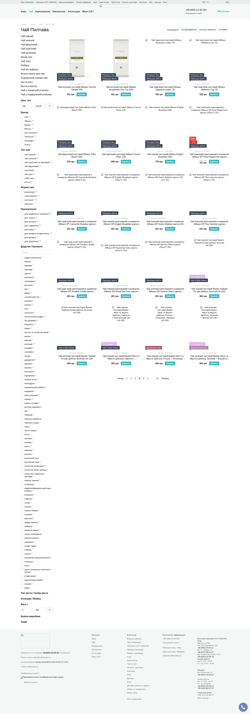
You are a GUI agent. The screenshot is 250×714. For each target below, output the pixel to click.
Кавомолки (59, 11)
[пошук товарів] (173, 11)
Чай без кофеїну (29, 69)
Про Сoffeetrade (27, 2)
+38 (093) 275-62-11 (205, 648)
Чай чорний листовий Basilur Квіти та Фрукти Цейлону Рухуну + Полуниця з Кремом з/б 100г (165, 358)
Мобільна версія (30, 682)
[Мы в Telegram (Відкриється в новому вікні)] (187, 2)
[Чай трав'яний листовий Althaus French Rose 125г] (121, 126)
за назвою (223, 29)
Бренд (24, 112)
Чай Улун (26, 61)
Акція (24, 622)
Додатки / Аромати (31, 246)
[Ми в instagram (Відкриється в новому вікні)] (183, 2)
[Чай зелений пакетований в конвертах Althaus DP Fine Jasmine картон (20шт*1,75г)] (209, 193)
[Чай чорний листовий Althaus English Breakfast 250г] (165, 126)
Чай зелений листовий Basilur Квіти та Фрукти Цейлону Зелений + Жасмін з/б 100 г (209, 358)
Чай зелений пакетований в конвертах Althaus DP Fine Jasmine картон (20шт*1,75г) (209, 224)
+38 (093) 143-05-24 (51, 653)
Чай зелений (27, 40)
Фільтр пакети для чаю (33, 73)
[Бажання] (218, 2)
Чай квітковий (28, 53)
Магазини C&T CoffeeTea (46, 2)
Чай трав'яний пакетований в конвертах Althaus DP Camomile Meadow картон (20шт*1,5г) (77, 224)
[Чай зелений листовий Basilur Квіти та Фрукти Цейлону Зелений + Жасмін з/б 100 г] (209, 327)
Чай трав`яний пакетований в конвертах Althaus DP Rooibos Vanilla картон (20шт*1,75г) (77, 291)
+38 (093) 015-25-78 (205, 657)
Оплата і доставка (129, 2)
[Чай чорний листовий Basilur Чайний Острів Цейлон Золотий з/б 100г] (209, 260)
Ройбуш (25, 65)
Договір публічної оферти (138, 686)
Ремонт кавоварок (83, 2)
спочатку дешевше (207, 29)
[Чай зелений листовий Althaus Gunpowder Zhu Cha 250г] (121, 58)
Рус (207, 2)
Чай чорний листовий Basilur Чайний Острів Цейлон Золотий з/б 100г (209, 290)
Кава (23, 11)
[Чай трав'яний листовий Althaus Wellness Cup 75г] (209, 58)
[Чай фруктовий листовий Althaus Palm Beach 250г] (77, 126)
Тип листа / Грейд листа (34, 593)
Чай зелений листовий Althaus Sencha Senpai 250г (77, 88)
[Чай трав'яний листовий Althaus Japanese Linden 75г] (165, 58)
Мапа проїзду (202, 698)
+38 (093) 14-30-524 (196, 10)
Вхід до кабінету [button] (134, 639)
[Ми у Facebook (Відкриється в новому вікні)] (176, 2)
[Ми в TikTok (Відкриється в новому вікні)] (194, 2)
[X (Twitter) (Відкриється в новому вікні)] (180, 2)
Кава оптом (104, 2)
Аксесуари (74, 11)
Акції (95, 2)
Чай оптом (115, 2)
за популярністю (189, 29)
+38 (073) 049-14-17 (205, 652)
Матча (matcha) (29, 86)
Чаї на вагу (27, 82)
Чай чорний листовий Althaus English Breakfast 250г (165, 155)
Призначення (28, 209)
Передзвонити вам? (194, 13)
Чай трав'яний (28, 48)
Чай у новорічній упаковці (35, 90)
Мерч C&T (88, 11)
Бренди (158, 2)
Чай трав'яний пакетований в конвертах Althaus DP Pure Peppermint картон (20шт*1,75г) (209, 157)
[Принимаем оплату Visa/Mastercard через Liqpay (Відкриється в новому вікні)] (42, 677)
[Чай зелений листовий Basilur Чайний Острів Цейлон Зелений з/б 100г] (77, 327)
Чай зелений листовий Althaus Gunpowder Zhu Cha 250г (121, 88)
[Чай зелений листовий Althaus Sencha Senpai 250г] (77, 58)
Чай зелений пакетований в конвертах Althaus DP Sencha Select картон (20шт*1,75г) (165, 291)
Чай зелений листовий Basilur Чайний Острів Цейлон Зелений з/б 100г (76, 357)
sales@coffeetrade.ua (41, 657)
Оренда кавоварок (66, 2)
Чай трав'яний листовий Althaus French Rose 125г (121, 155)
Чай (31, 11)
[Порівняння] (213, 2)
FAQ (150, 2)
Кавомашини (42, 11)
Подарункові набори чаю (34, 78)
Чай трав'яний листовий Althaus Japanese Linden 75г (165, 88)
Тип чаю (25, 150)
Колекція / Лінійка (31, 598)
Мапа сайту (132, 693)
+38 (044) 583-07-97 (205, 688)
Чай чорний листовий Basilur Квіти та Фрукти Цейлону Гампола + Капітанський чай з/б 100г (121, 358)
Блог (165, 2)
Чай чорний (27, 36)
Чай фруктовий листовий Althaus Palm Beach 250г (77, 155)
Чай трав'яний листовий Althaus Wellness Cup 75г (209, 88)
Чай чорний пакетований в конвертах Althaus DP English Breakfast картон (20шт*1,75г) (121, 224)
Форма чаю (27, 187)
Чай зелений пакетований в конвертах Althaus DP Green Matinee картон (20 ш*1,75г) (165, 224)
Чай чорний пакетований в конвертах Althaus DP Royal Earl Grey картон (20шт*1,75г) (121, 291)
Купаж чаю (26, 57)
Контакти (143, 2)
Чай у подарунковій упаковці (36, 94)
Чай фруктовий (29, 44)
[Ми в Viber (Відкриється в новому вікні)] (190, 2)
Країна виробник (30, 616)
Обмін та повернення (136, 689)
